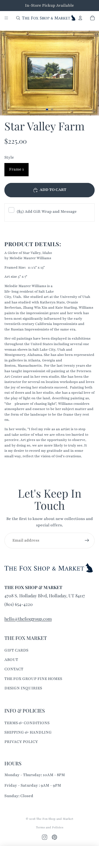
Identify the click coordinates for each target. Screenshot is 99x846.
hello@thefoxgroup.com (28, 619)
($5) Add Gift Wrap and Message (46, 211)
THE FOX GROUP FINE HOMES (33, 678)
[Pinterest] (54, 837)
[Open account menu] (80, 18)
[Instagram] (44, 837)
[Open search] (18, 18)
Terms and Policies (49, 827)
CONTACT (13, 669)
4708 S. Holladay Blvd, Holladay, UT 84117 (44, 595)
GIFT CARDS (16, 650)
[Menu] (6, 18)
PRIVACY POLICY (21, 741)
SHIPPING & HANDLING (28, 732)
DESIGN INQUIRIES (23, 688)
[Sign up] (87, 540)
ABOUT (11, 659)
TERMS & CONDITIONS (27, 723)
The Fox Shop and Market (54, 819)
